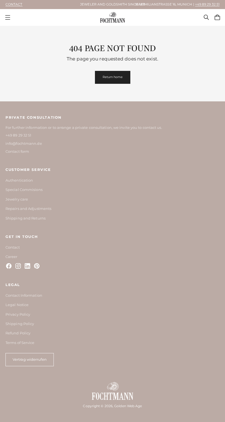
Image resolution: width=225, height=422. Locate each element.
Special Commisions (24, 189)
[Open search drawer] (206, 17)
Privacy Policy (17, 314)
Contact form (17, 151)
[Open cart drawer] (217, 17)
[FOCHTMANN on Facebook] (8, 266)
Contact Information (23, 295)
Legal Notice (17, 304)
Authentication (19, 180)
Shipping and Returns (25, 218)
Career (11, 256)
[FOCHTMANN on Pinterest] (36, 266)
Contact (13, 4)
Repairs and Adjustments (28, 208)
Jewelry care (16, 199)
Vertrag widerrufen (30, 359)
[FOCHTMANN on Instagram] (18, 266)
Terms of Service (20, 342)
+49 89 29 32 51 (207, 4)
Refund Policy (17, 333)
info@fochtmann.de (23, 143)
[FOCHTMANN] (112, 17)
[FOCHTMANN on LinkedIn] (27, 266)
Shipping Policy (19, 323)
